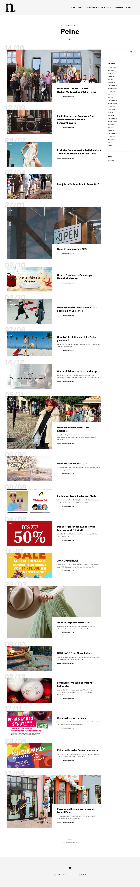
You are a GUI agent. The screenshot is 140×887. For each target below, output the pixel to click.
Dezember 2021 (112, 133)
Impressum (74, 875)
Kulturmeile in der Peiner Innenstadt (77, 750)
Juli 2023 (110, 112)
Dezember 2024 (112, 85)
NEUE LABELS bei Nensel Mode (74, 653)
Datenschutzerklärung (61, 875)
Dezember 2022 (112, 118)
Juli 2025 (110, 73)
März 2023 (111, 115)
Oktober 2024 (112, 91)
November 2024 (112, 88)
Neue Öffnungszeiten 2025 (72, 249)
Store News (105, 7)
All (70, 39)
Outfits (80, 7)
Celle (10, 112)
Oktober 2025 (112, 67)
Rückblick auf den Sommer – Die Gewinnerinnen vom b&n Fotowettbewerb (75, 119)
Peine (10, 52)
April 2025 (111, 76)
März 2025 (111, 79)
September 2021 (112, 139)
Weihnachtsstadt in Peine (71, 718)
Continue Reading (68, 96)
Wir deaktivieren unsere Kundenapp (77, 371)
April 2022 (111, 130)
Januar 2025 (111, 82)
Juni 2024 (110, 94)
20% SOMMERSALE (67, 561)
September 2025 (112, 70)
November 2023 (112, 103)
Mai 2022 (110, 127)
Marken (129, 7)
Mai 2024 (110, 97)
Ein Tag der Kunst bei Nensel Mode (76, 496)
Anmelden (111, 160)
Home (73, 7)
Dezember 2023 (112, 100)
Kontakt (83, 875)
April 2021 (110, 145)
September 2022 (112, 124)
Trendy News (118, 7)
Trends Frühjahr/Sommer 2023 (74, 623)
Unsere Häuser (91, 7)
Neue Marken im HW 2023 (72, 464)
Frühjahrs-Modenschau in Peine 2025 (78, 184)
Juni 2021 (110, 142)
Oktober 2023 (112, 106)
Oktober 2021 (111, 136)
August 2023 (111, 109)
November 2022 (112, 121)
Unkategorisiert (14, 55)
